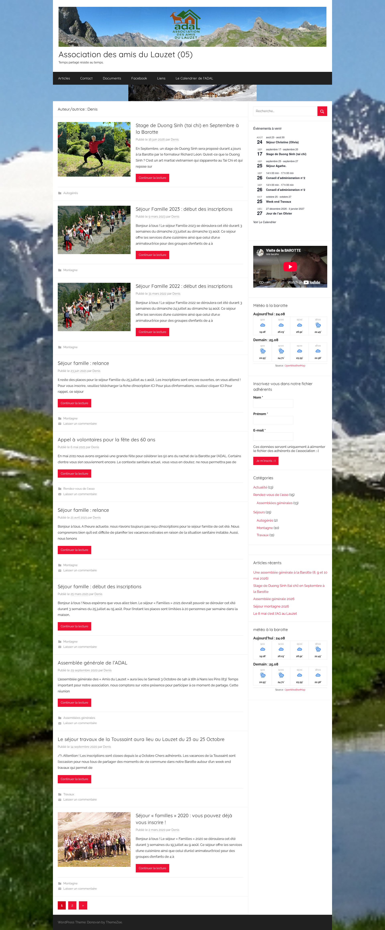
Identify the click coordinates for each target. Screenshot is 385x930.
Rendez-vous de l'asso (79, 488)
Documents (112, 78)
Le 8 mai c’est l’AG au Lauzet (275, 614)
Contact (86, 78)
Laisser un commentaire (80, 423)
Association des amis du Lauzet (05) (126, 54)
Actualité (260, 487)
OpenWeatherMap (295, 365)
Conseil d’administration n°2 (285, 178)
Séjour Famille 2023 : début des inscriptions (184, 209)
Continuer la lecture (152, 178)
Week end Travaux (278, 201)
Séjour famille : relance (83, 363)
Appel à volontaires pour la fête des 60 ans (106, 440)
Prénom (260, 414)
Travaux (68, 794)
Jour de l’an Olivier (279, 213)
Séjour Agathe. (276, 166)
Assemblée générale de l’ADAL (92, 663)
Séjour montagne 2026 (271, 606)
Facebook (139, 78)
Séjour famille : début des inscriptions (99, 586)
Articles (64, 78)
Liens (161, 78)
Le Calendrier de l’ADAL (194, 78)
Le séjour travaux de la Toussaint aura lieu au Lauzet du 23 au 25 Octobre (141, 739)
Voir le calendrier (264, 222)
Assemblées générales (79, 718)
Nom (258, 397)
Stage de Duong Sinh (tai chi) (286, 154)
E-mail (259, 430)
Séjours (259, 512)
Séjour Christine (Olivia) (282, 142)
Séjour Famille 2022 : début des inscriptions (184, 286)
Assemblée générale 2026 (273, 599)
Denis (175, 139)
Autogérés (70, 193)
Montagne (70, 270)
